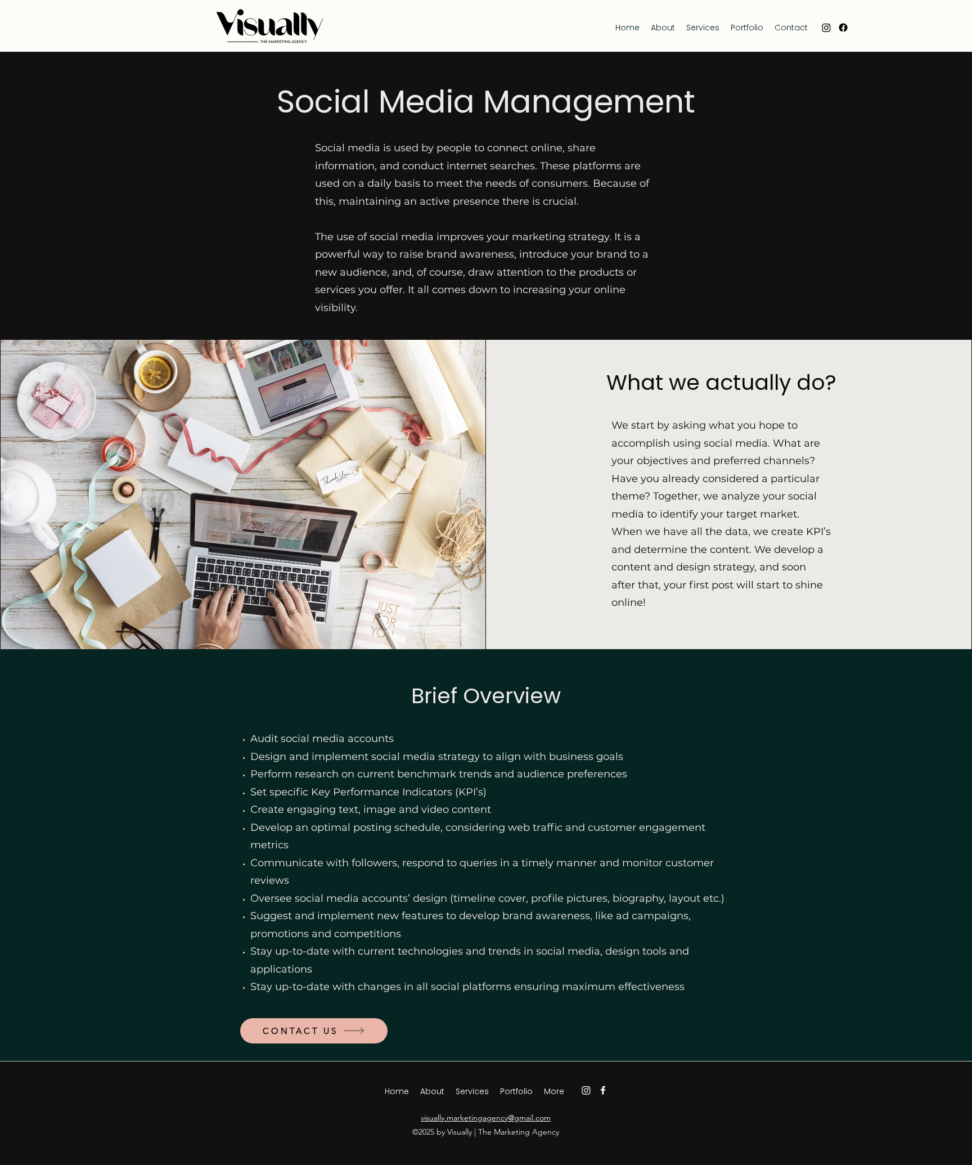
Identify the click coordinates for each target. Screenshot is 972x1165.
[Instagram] (826, 27)
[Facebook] (843, 27)
